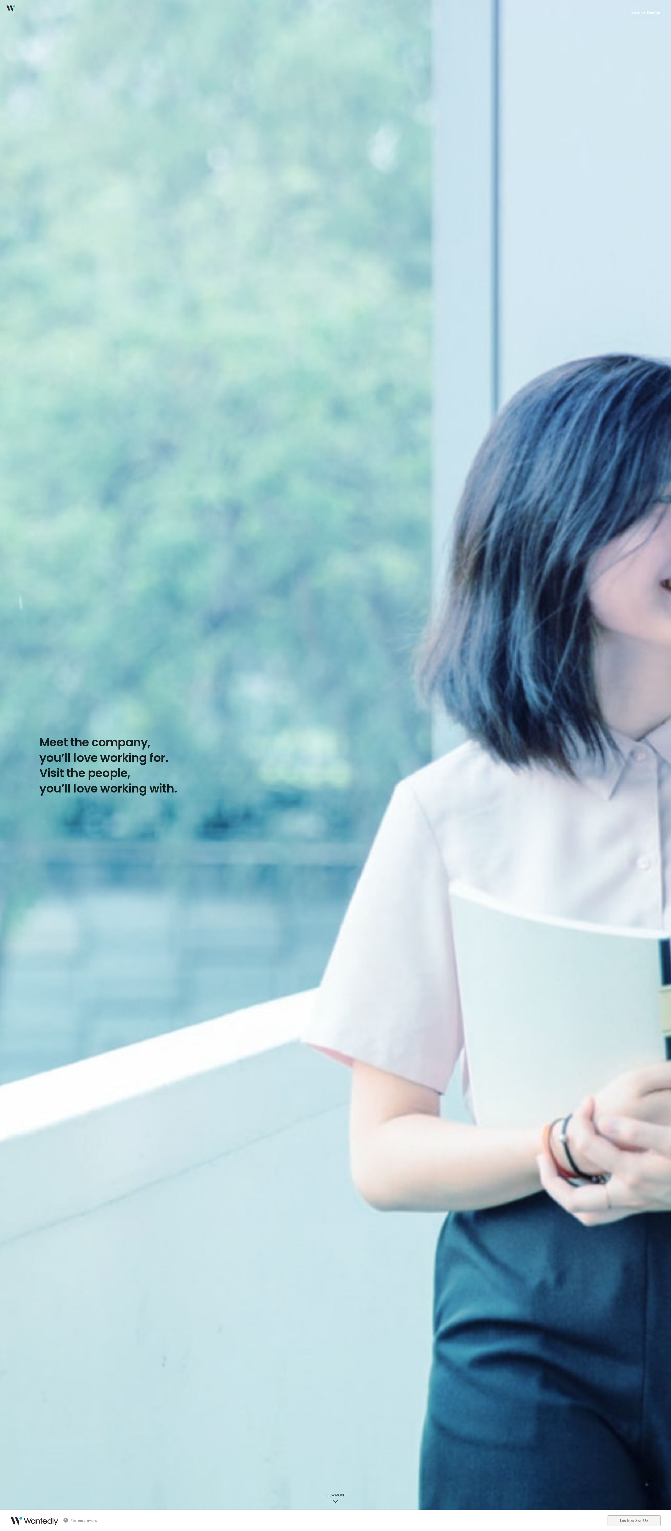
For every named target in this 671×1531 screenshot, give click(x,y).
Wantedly (10, 8)
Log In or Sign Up (645, 12)
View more (335, 1495)
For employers (83, 1520)
